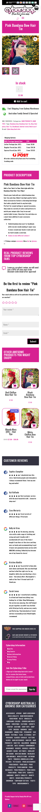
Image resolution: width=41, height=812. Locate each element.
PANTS (10, 759)
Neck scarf (33, 126)
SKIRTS (11, 778)
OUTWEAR (31, 756)
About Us (10, 648)
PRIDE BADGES (13, 764)
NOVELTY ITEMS (22, 756)
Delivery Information (14, 654)
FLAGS (21, 735)
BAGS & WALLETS (13, 716)
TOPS (14, 783)
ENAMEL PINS (18, 732)
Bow (32, 124)
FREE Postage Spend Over (13, 141)
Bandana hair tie (24, 124)
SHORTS (31, 775)
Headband (15, 126)
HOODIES (18, 748)
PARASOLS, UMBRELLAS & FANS (23, 759)
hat (28, 241)
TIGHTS (32, 780)
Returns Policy (12, 657)
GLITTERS (31, 737)
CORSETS (32, 724)
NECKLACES (31, 753)
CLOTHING (24, 724)
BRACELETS (28, 718)
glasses (34, 241)
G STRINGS (27, 735)
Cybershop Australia (13, 129)
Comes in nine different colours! (18, 235)
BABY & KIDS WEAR (29, 713)
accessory (19, 241)
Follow (16, 806)
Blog (8, 662)
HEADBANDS (10, 748)
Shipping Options (10, 137)
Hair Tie (9, 126)
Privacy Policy (11, 659)
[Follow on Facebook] (9, 806)
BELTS (21, 718)
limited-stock (24, 126)
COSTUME (17, 726)
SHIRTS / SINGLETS (21, 775)
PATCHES (8, 762)
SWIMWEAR (9, 780)
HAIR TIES (17, 743)
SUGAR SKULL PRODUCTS (24, 778)
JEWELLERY (31, 751)
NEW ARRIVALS (11, 756)
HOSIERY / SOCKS (12, 751)
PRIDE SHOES (31, 770)
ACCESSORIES (10, 713)
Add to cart (22, 101)
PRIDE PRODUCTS (19, 770)
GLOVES (8, 740)
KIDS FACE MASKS (20, 753)
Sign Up (32, 689)
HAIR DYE (28, 740)
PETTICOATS (17, 762)
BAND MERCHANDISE (26, 716)
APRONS (19, 713)
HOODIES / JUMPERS (28, 748)
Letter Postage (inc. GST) (12, 144)
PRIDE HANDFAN (22, 767)
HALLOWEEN (25, 743)
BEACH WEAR (13, 718)
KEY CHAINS (10, 753)
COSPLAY (10, 726)
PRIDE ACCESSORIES (28, 762)
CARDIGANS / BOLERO (13, 721)
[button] (35, 39)
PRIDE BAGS (23, 764)
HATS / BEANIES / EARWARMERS (24, 745)
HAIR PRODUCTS (27, 121)
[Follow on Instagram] (24, 806)
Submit (33, 341)
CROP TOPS (25, 726)
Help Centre (11, 651)
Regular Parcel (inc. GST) (12, 147)
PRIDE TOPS (22, 772)
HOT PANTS (22, 751)
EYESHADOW (27, 732)
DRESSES (16, 729)
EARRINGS (23, 729)
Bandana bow (14, 124)
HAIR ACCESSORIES (18, 740)
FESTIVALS (14, 735)
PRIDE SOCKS (12, 772)
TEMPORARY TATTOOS (22, 780)
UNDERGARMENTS (23, 783)
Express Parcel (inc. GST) (12, 150)
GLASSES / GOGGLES (20, 737)
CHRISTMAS (15, 724)
